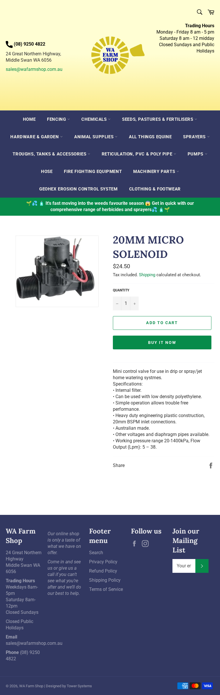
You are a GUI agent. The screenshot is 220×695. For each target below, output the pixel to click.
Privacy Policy (103, 561)
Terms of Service (106, 589)
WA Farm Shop (31, 686)
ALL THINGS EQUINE (150, 136)
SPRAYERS (195, 136)
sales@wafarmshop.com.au (34, 69)
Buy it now (162, 342)
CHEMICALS (94, 119)
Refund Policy (103, 571)
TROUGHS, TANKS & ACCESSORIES (50, 154)
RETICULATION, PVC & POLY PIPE (138, 154)
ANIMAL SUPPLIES (94, 136)
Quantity (121, 290)
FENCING (57, 119)
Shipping (147, 274)
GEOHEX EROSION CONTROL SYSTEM (78, 189)
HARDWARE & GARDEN (35, 136)
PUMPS (196, 154)
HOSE (46, 171)
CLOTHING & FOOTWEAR (155, 189)
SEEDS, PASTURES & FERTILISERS (158, 119)
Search (96, 552)
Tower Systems (79, 686)
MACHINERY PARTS (154, 171)
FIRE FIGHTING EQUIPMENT (93, 171)
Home (29, 119)
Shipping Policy (105, 580)
